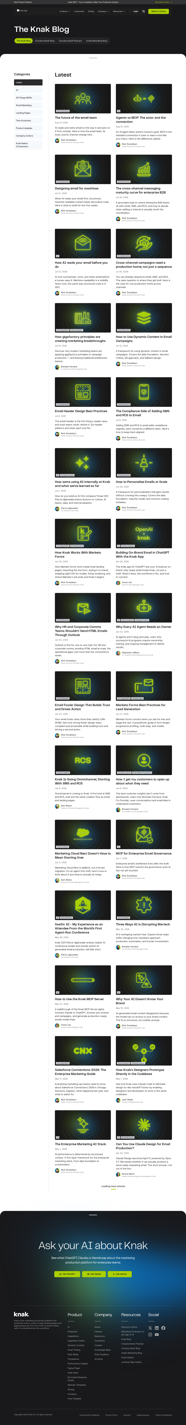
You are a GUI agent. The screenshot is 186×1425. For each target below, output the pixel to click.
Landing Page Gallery (131, 1362)
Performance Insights (78, 1363)
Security (127, 1415)
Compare (72, 1394)
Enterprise (72, 1331)
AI (17, 90)
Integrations (73, 1336)
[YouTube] (157, 1335)
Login (135, 11)
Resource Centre (129, 1327)
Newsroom (100, 1336)
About (97, 1327)
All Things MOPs (24, 97)
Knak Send (73, 1372)
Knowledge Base (102, 1350)
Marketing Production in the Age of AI (132, 1333)
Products (64, 11)
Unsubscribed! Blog (44, 40)
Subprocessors (143, 1415)
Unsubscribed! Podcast (70, 40)
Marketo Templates (77, 1385)
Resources (117, 11)
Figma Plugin (74, 1368)
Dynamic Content (76, 1345)
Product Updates (24, 128)
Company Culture (24, 135)
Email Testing (74, 1350)
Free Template (74, 1398)
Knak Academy (102, 1354)
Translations (73, 1359)
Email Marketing (24, 105)
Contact (98, 1345)
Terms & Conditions (164, 1415)
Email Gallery (127, 1357)
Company (102, 11)
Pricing (91, 11)
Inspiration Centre (76, 1340)
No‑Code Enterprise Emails (77, 1379)
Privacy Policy (112, 1415)
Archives (99, 1359)
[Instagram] (150, 1335)
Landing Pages (23, 113)
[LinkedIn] (157, 1328)
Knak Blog (126, 1339)
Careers (98, 1331)
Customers (79, 11)
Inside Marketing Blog (96, 40)
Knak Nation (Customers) (22, 145)
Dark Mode (73, 1354)
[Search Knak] (143, 11)
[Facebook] (163, 1328)
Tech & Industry (23, 120)
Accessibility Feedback (89, 1415)
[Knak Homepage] (23, 11)
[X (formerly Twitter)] (150, 1328)
